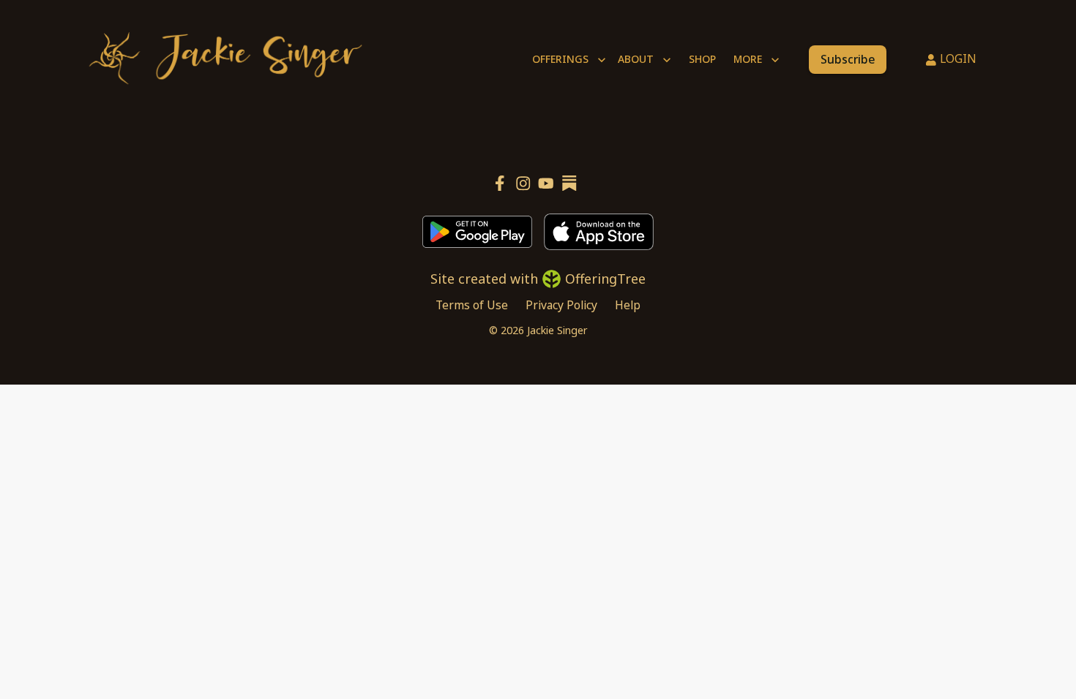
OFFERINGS (560, 59)
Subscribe (848, 59)
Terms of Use (472, 305)
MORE (747, 59)
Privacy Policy (561, 305)
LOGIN (958, 58)
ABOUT (636, 59)
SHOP (702, 59)
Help (627, 305)
